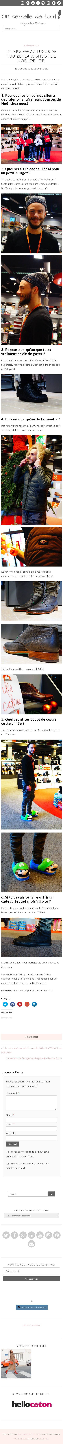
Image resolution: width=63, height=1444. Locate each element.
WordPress (21, 1439)
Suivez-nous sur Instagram (33, 1307)
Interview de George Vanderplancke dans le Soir (33, 1058)
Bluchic (43, 1439)
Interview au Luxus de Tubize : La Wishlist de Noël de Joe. (31, 56)
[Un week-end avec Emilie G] (16, 1364)
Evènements (31, 45)
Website (10, 1133)
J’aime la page (31, 1325)
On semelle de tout (29, 1434)
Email (10, 1123)
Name (10, 1114)
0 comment (31, 1037)
